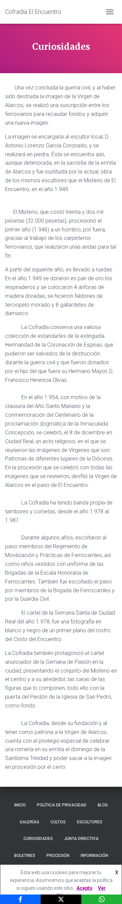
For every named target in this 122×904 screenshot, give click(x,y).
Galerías (29, 822)
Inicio (20, 805)
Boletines (24, 855)
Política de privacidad (61, 805)
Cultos (58, 822)
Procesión (57, 855)
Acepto (85, 888)
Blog (103, 805)
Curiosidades (38, 838)
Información (94, 855)
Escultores (89, 822)
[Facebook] (20, 899)
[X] (61, 899)
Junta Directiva (81, 838)
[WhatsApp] (101, 899)
